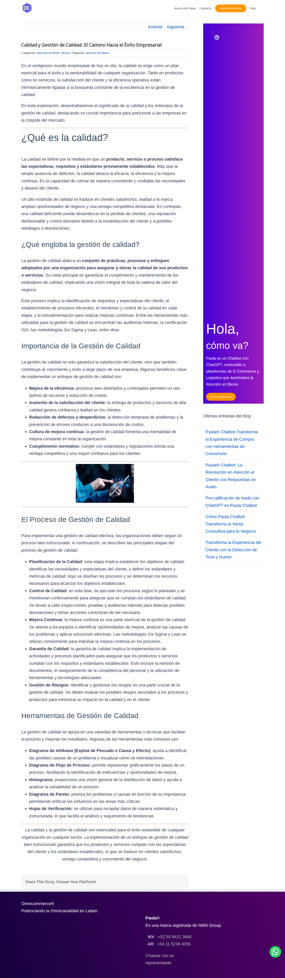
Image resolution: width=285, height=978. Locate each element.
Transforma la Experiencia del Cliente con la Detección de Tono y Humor (233, 549)
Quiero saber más (221, 396)
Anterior (155, 26)
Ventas (65, 53)
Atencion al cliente (48, 53)
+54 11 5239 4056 (174, 944)
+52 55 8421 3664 (175, 936)
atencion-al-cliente (97, 53)
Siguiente (175, 26)
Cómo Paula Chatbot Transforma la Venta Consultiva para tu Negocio (231, 524)
